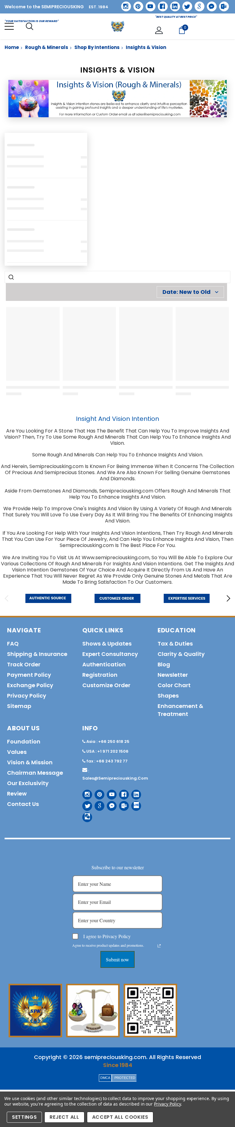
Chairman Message (35, 773)
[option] (48, 598)
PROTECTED (124, 1078)
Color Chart (174, 685)
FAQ (13, 643)
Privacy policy (26, 695)
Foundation (23, 741)
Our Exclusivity (28, 783)
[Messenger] (209, 4)
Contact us (23, 804)
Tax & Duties (175, 643)
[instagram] (123, 4)
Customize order (106, 685)
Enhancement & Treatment (180, 710)
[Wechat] (85, 815)
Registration (100, 675)
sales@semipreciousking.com (115, 778)
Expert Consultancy (110, 654)
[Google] (197, 4)
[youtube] (148, 4)
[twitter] (185, 4)
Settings (24, 1117)
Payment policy (29, 675)
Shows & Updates (107, 643)
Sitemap (19, 706)
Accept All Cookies (120, 1117)
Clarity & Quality (181, 654)
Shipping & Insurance (37, 654)
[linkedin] (173, 4)
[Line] (133, 803)
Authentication (104, 664)
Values (17, 752)
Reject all (64, 1117)
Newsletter (173, 675)
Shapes (168, 695)
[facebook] (160, 4)
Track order (23, 664)
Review (17, 793)
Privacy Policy (167, 1104)
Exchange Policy (30, 685)
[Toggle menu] (9, 26)
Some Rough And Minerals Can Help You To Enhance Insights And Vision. (117, 454)
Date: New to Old (186, 292)
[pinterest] (136, 4)
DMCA (105, 1078)
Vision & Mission (30, 762)
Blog (164, 664)
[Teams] (222, 4)
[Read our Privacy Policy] (159, 945)
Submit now (117, 959)
